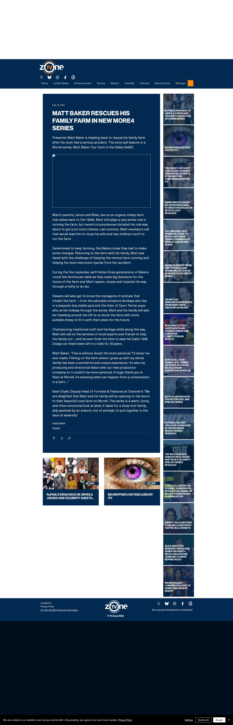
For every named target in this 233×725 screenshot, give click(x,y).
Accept (219, 720)
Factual (56, 428)
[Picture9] (73, 77)
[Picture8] (49, 77)
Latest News (58, 423)
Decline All (203, 720)
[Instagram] (57, 77)
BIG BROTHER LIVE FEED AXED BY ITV (130, 496)
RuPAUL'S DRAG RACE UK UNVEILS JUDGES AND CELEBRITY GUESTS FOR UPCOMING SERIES (70, 496)
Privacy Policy (125, 720)
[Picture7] (65, 77)
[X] (41, 77)
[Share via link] (69, 438)
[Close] (229, 719)
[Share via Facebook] (53, 438)
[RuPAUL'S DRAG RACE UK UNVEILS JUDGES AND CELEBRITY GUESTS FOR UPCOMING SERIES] (71, 473)
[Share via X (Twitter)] (61, 438)
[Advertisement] (57, 7)
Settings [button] (189, 720)
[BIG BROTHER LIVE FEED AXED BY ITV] (132, 473)
